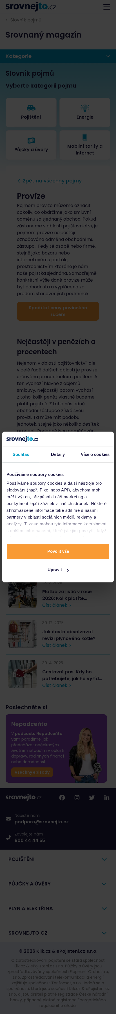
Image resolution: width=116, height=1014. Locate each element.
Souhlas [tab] (21, 454)
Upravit (55, 569)
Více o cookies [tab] (95, 454)
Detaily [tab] (58, 454)
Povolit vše (58, 551)
